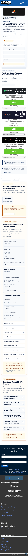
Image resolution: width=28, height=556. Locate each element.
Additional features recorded (11, 358)
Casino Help (13, 17)
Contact (3, 538)
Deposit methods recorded (10, 345)
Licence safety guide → (11, 370)
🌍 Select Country (14, 478)
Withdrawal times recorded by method (13, 354)
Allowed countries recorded (10, 336)
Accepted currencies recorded (11, 341)
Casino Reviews (6, 516)
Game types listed (8, 323)
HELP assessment (6, 179)
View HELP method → (9, 214)
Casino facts (16, 179)
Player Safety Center (8, 507)
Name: (3, 454)
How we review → (8, 172)
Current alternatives (17, 176)
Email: (3, 460)
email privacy (17, 469)
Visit (14, 102)
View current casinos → (8, 84)
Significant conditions (9, 108)
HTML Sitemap (6, 547)
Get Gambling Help (7, 510)
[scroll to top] (26, 554)
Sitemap (3, 544)
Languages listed (8, 332)
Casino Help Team (7, 528)
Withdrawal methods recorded (11, 350)
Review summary (6, 176)
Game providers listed (9, 328)
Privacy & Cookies (7, 550)
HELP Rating (5, 513)
